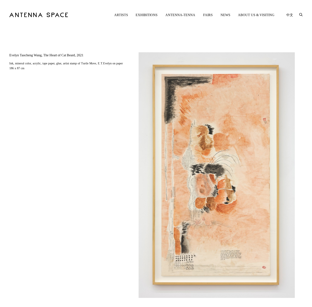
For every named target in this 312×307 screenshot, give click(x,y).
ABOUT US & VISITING (256, 15)
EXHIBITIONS (146, 15)
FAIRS (208, 15)
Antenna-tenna (180, 15)
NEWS (225, 15)
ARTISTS (121, 15)
